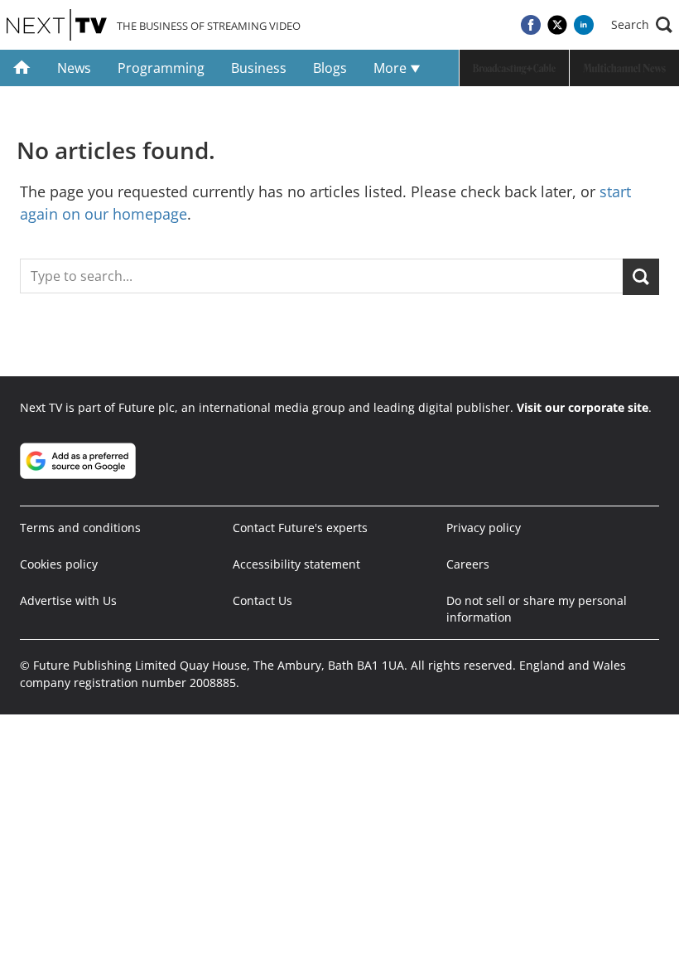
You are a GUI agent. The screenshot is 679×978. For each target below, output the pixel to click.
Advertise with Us (68, 600)
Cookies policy (59, 564)
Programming (161, 68)
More (391, 68)
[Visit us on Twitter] (557, 25)
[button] (641, 25)
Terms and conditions (80, 527)
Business (259, 68)
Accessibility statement (296, 564)
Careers (467, 564)
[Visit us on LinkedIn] (584, 25)
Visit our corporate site (582, 407)
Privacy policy (483, 527)
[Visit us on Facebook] (531, 25)
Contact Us (262, 600)
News (74, 68)
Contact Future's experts (300, 527)
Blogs (330, 68)
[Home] (22, 68)
